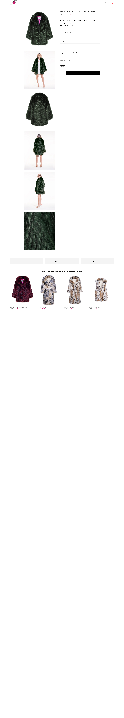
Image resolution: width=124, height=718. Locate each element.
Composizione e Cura (66, 32)
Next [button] (115, 633)
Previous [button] (8, 633)
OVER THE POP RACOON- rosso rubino (18, 307)
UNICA (62, 66)
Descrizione (63, 28)
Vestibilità (63, 37)
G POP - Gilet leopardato (94, 307)
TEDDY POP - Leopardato (68, 307)
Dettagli (62, 41)
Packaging (63, 46)
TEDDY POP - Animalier (42, 307)
